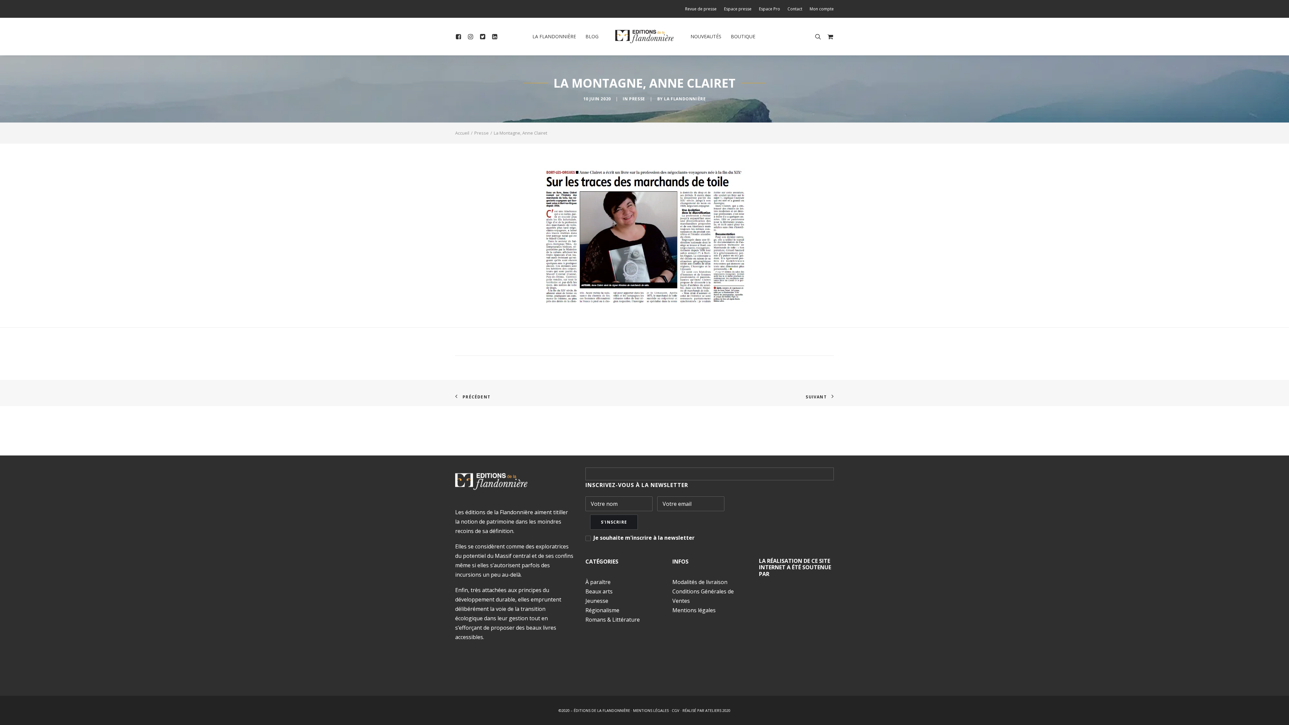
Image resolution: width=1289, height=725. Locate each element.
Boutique (743, 36)
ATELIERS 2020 (717, 710)
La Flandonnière (554, 36)
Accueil (462, 133)
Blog (592, 36)
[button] (459, 36)
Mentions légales (694, 610)
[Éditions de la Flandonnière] (644, 36)
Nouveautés (705, 36)
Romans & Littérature (612, 619)
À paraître (598, 582)
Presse (637, 99)
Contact (794, 9)
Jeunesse (596, 601)
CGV (675, 710)
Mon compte (822, 9)
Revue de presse (701, 9)
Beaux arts (599, 591)
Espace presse (738, 9)
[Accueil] (491, 481)
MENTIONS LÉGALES (651, 710)
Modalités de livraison (699, 582)
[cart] (829, 36)
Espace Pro (769, 9)
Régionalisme (602, 610)
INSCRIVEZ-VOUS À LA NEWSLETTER (636, 485)
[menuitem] (702, 9)
